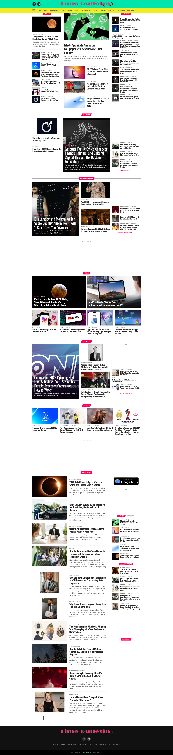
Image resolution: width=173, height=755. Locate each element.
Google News (121, 10)
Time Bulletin (85, 752)
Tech (62, 10)
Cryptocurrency (86, 10)
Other (95, 10)
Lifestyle (69, 10)
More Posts (69, 718)
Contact (63, 744)
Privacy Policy (72, 744)
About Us (55, 744)
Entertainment (54, 10)
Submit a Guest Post (105, 744)
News (45, 10)
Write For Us (130, 10)
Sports (77, 10)
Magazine (103, 10)
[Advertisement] (126, 130)
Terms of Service (82, 744)
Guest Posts (111, 10)
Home (40, 10)
